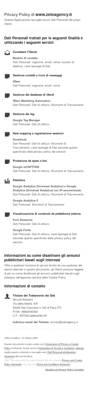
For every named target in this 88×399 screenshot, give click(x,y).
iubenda (80, 348)
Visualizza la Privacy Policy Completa (64, 369)
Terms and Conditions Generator (53, 364)
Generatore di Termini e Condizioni (56, 348)
